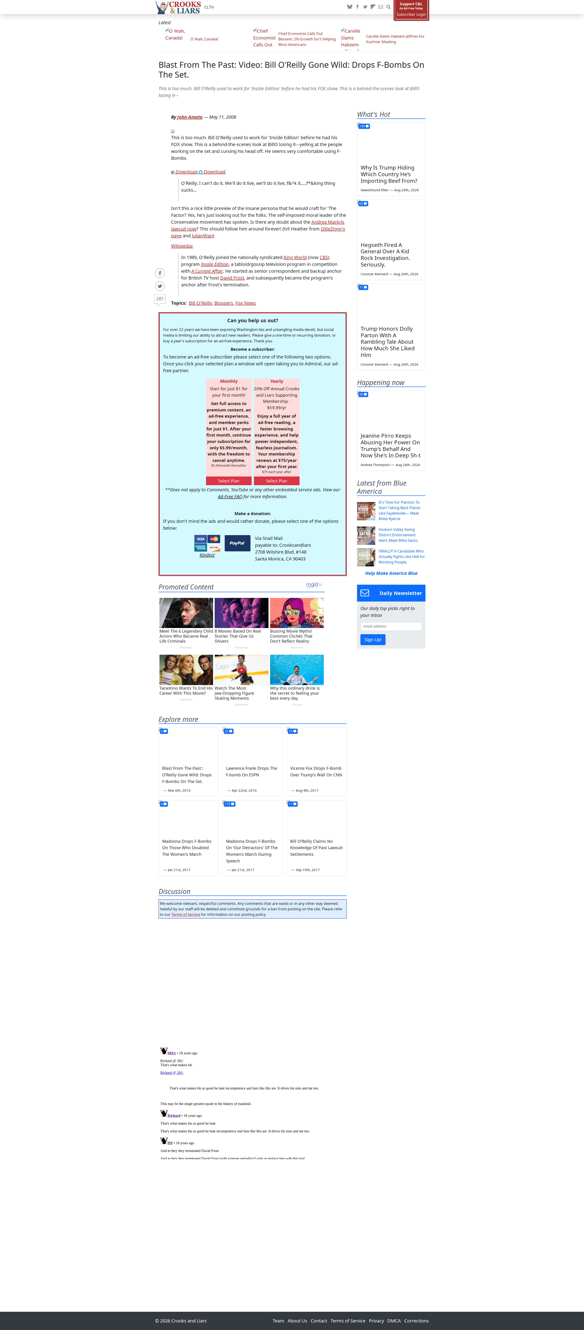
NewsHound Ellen (374, 190)
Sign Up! (373, 639)
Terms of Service (186, 914)
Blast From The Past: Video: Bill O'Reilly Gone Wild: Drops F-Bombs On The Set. (291, 69)
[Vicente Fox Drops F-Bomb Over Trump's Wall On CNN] (317, 744)
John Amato (190, 117)
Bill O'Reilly (200, 303)
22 (226, 731)
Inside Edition (215, 264)
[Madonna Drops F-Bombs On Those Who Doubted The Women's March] (189, 817)
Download (186, 172)
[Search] (388, 7)
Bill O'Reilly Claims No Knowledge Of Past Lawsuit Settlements (316, 847)
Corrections (416, 1321)
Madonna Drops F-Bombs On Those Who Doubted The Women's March (186, 847)
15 (290, 731)
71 (361, 287)
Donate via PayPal (237, 543)
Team (278, 1321)
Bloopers (223, 303)
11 (290, 804)
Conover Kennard (374, 274)
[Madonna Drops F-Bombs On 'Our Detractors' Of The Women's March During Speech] (252, 817)
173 (227, 804)
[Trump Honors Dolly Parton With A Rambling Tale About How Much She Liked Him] (391, 303)
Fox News (245, 303)
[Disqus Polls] (252, 981)
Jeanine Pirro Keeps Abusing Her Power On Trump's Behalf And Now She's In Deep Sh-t (391, 445)
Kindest (207, 555)
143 (362, 126)
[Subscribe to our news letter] (380, 7)
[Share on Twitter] (160, 286)
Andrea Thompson (375, 464)
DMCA (394, 1321)
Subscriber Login (411, 14)
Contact (319, 1321)
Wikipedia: (182, 246)
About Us (297, 1321)
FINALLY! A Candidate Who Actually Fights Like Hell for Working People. (402, 557)
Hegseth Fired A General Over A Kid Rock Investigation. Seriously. (385, 254)
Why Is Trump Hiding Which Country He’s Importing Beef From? (389, 174)
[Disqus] (253, 1102)
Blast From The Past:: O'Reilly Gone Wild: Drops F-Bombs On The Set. (187, 774)
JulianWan (202, 236)
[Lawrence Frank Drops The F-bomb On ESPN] (252, 744)
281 (160, 299)
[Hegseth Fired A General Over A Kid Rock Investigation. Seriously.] (391, 219)
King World (295, 257)
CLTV (209, 7)
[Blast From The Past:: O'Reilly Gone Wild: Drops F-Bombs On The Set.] (189, 744)
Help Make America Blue (391, 573)
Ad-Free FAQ (230, 496)
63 (361, 203)
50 (361, 394)
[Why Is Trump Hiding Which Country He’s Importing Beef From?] (391, 142)
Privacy (376, 1321)
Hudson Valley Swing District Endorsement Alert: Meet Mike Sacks (398, 535)
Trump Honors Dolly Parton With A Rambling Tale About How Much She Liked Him (388, 342)
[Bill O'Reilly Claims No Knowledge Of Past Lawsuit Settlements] (317, 817)
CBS (324, 257)
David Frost (232, 278)
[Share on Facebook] (160, 273)
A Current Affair (207, 271)
